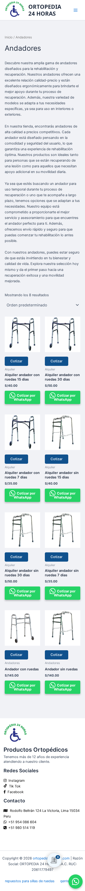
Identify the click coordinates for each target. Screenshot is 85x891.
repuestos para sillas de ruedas (30, 881)
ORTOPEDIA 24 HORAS (44, 10)
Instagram (16, 780)
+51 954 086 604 (22, 822)
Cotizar (16, 361)
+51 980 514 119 (21, 828)
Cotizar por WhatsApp (24, 397)
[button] (75, 881)
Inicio (9, 37)
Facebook (15, 792)
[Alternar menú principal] (75, 10)
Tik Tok (14, 786)
